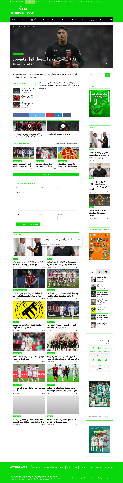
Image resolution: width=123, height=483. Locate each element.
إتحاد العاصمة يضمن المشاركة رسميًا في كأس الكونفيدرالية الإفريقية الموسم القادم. (29, 420)
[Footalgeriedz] (22, 10)
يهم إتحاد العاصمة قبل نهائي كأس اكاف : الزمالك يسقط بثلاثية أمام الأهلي (62, 294)
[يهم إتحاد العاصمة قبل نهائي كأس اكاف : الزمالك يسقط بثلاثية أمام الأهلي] (63, 278)
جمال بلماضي (109, 467)
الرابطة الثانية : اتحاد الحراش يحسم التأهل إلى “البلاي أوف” (27, 326)
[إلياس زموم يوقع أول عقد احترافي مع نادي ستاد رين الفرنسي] (16, 98)
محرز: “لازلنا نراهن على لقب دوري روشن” (27, 89)
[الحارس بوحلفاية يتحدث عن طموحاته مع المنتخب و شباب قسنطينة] (29, 247)
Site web (60, 214)
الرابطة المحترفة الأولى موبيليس (20, 290)
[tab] (59, 143)
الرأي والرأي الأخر (17, 384)
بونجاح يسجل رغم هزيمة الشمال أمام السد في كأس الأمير (45, 165)
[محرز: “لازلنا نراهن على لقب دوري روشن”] (16, 90)
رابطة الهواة (16, 321)
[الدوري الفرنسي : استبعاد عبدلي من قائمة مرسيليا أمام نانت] (23, 153)
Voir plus (46, 174)
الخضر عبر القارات (20, 26)
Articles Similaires (60, 143)
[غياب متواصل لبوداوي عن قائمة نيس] (16, 105)
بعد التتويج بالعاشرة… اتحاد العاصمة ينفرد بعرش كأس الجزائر (61, 420)
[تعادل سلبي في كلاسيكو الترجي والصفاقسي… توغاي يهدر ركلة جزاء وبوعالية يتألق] (68, 153)
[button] (79, 239)
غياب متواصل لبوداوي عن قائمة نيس (26, 104)
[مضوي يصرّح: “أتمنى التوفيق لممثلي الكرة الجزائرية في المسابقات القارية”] (63, 247)
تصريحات (15, 258)
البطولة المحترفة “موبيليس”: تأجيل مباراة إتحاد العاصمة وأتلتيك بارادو (27, 294)
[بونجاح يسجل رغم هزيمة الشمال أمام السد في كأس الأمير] (46, 153)
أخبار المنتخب (36, 467)
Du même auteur (72, 143)
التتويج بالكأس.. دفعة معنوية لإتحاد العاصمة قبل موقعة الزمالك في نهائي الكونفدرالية (62, 357)
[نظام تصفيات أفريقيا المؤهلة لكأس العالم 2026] (99, 200)
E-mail (39, 214)
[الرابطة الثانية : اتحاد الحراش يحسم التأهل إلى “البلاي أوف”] (29, 310)
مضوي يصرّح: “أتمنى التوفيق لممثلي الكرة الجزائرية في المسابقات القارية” (48, 1)
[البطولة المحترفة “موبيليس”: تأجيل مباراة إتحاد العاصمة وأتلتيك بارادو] (29, 278)
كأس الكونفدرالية (51, 290)
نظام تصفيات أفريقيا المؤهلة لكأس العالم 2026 (97, 213)
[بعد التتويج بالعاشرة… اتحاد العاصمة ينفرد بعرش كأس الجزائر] (63, 405)
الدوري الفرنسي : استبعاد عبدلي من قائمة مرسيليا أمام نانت (23, 165)
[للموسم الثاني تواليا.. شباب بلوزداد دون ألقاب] (29, 373)
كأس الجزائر (50, 416)
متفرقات (91, 207)
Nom (18, 214)
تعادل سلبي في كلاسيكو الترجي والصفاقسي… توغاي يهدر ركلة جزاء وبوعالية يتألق (68, 165)
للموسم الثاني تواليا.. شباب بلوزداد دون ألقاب (29, 389)
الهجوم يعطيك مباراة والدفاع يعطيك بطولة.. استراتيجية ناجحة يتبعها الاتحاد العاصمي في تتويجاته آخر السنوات (62, 389)
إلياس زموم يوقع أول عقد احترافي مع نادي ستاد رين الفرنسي (26, 97)
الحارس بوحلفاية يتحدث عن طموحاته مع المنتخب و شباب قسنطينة (28, 263)
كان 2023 (84, 467)
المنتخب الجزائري (96, 467)
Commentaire (21, 192)
